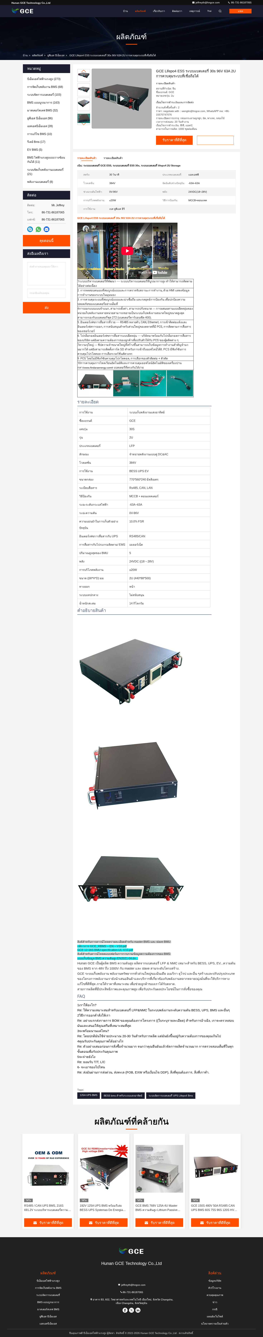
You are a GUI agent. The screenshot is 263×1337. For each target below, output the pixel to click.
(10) (39, 134)
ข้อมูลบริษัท (214, 1280)
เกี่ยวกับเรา (159, 11)
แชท (240, 11)
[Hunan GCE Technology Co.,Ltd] (22, 11)
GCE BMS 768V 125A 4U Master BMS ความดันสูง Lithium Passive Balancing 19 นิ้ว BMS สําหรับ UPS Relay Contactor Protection (157, 1208)
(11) (46, 159)
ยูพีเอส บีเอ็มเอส (56, 55)
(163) (43, 102)
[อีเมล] (46, 229)
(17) (36, 141)
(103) (44, 94)
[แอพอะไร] (38, 229)
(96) (40, 118)
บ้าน (125, 11)
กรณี (214, 1309)
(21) (45, 172)
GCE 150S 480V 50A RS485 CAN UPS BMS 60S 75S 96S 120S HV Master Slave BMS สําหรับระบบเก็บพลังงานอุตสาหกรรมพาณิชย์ (213, 1208)
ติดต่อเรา (177, 11)
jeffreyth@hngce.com (208, 2)
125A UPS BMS (88, 1095)
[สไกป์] (30, 229)
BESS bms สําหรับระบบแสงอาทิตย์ (123, 1095)
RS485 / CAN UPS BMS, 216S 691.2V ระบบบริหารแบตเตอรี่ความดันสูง (48, 1208)
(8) (40, 181)
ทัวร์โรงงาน (214, 1287)
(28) (40, 126)
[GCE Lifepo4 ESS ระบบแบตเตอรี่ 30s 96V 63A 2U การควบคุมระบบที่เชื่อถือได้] (122, 99)
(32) (42, 110)
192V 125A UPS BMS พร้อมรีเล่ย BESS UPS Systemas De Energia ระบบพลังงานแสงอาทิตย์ (101, 1208)
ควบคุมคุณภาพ (215, 1295)
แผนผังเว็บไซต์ (215, 1316)
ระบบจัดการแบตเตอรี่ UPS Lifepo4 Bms (171, 1095)
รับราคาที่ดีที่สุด (174, 140)
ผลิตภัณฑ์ (140, 11)
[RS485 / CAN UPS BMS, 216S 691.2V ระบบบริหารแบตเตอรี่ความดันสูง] (48, 1169)
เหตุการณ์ (194, 11)
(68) (45, 86)
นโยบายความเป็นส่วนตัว (214, 1323)
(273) (43, 79)
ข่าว (215, 1302)
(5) (34, 149)
